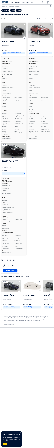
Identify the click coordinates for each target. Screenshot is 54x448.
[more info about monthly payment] (10, 50)
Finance (23, 2)
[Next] (24, 30)
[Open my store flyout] (42, 2)
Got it (5, 444)
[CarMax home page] (6, 2)
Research (28, 2)
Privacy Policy (8, 439)
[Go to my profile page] (49, 2)
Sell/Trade (17, 2)
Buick (25, 329)
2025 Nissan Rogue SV (8, 294)
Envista (31, 329)
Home (2, 329)
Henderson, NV (18, 329)
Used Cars (9, 329)
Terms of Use (5, 440)
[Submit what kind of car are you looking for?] (51, 6)
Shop (12, 2)
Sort (40, 18)
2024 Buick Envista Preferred (36, 40)
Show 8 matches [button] (10, 270)
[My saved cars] (45, 2)
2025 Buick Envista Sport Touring (10, 160)
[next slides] (51, 295)
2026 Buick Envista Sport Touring (10, 40)
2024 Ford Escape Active (29, 294)
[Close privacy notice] (20, 433)
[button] (5, 10)
